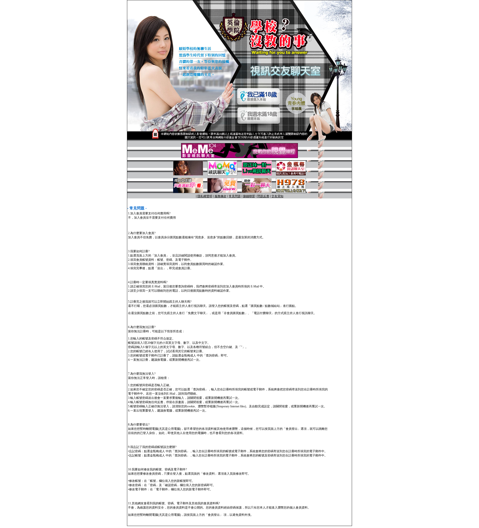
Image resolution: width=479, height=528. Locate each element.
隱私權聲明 (204, 196)
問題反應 (263, 196)
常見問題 (235, 196)
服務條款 (221, 196)
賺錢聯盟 (249, 196)
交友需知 (277, 196)
